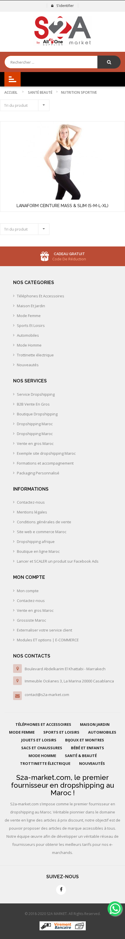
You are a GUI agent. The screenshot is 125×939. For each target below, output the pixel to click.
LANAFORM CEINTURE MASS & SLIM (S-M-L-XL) (62, 205)
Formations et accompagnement (45, 463)
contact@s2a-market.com (47, 694)
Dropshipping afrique (36, 541)
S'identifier (65, 5)
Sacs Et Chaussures (41, 747)
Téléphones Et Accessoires (40, 296)
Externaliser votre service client (44, 630)
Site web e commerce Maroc (41, 531)
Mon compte (28, 590)
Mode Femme (29, 315)
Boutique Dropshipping (37, 414)
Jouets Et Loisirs (38, 740)
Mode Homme (29, 345)
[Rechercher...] (109, 62)
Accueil (10, 92)
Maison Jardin (95, 724)
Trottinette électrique (35, 355)
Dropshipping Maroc (35, 423)
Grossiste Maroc (31, 620)
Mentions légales (32, 512)
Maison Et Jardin (31, 305)
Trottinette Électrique (45, 763)
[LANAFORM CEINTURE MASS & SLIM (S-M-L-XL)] (62, 160)
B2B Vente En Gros (33, 404)
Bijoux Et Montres (84, 740)
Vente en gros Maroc (35, 443)
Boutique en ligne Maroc (38, 551)
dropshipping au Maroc (82, 789)
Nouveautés (28, 364)
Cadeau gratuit (69, 254)
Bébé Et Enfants (87, 747)
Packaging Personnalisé (38, 473)
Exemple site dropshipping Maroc (46, 453)
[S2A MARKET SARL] (62, 31)
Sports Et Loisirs (31, 325)
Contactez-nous (31, 502)
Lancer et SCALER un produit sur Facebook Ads (58, 561)
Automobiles (28, 335)
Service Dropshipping (36, 394)
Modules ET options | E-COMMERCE (48, 639)
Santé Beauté (40, 92)
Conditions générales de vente (44, 521)
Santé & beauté (81, 755)
